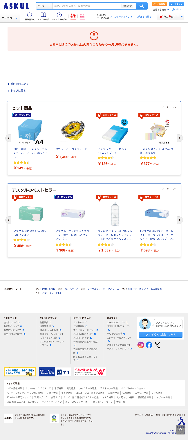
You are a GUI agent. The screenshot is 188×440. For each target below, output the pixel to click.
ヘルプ (178, 9)
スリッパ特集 (141, 393)
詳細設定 (127, 6)
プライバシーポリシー (84, 330)
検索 (142, 6)
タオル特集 (156, 393)
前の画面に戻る (19, 83)
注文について (10, 322)
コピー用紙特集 (14, 388)
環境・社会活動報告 (49, 330)
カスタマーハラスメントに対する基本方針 (52, 336)
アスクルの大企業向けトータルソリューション (119, 347)
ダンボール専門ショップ (19, 397)
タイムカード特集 (88, 388)
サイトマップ (79, 322)
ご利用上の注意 (81, 338)
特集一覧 (120, 402)
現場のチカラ (41, 397)
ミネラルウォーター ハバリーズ (103, 289)
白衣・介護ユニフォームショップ (23, 402)
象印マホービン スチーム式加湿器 (145, 289)
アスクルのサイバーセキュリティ (52, 343)
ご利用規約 (78, 326)
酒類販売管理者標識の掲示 (85, 351)
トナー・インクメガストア (38, 388)
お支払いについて (12, 330)
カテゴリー (8, 18)
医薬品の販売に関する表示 (85, 359)
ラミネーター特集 (109, 388)
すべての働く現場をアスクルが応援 (81, 397)
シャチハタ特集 (162, 397)
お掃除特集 (113, 393)
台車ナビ (55, 397)
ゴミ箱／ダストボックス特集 (90, 393)
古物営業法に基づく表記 (85, 342)
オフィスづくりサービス (77, 402)
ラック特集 (66, 393)
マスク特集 (107, 397)
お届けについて (11, 326)
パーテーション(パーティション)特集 (25, 393)
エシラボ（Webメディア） (119, 338)
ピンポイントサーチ (103, 402)
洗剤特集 (126, 393)
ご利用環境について (83, 334)
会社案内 (44, 322)
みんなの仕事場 (114, 334)
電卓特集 (58, 388)
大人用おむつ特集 (125, 397)
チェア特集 (52, 393)
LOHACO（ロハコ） (116, 322)
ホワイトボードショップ (133, 388)
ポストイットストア (52, 402)
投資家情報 (45, 326)
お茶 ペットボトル (52, 293)
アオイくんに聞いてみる (161, 334)
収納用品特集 (144, 397)
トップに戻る (18, 90)
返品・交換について (13, 334)
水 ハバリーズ (71, 289)
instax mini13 (48, 289)
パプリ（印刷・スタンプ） (118, 326)
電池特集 (71, 388)
